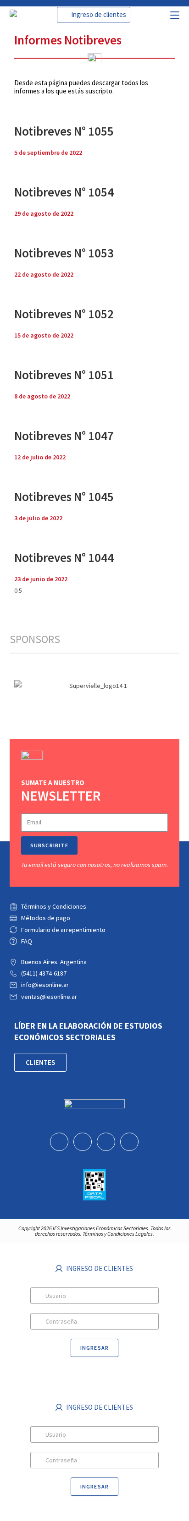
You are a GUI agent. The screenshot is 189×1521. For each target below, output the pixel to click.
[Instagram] (129, 1142)
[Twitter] (106, 1142)
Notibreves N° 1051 (64, 374)
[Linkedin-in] (59, 1142)
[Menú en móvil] (174, 13)
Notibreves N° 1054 (64, 192)
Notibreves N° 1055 (64, 131)
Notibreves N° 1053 (64, 253)
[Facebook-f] (82, 1142)
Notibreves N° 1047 (64, 435)
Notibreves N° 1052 (64, 314)
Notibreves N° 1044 (64, 557)
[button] (93, 14)
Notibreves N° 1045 (64, 496)
